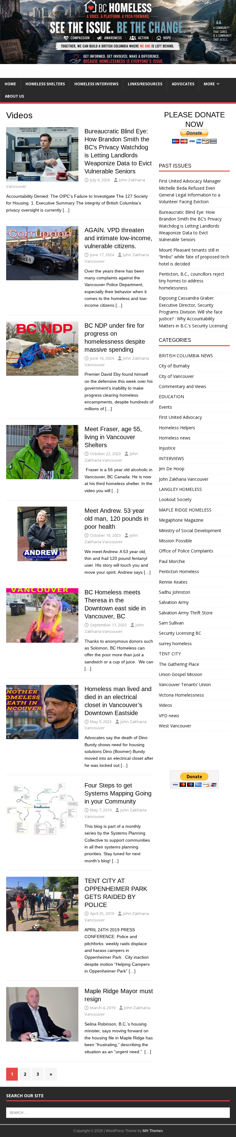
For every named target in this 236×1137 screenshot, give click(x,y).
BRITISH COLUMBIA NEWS (186, 355)
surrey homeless (175, 643)
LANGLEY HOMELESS (180, 489)
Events (165, 407)
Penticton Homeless (179, 571)
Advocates (183, 84)
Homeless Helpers (177, 428)
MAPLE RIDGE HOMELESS (185, 510)
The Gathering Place (179, 664)
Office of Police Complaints (186, 551)
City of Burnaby (174, 366)
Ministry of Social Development (190, 530)
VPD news (169, 715)
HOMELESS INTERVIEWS (96, 84)
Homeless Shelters (45, 84)
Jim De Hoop (171, 468)
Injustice (167, 448)
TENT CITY (170, 654)
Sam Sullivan (171, 623)
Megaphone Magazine (181, 520)
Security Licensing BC (180, 633)
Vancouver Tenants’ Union (185, 684)
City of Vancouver (176, 376)
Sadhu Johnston (174, 592)
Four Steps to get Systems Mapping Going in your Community (118, 793)
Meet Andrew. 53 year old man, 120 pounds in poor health (116, 518)
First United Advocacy (180, 417)
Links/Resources (145, 84)
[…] (66, 210)
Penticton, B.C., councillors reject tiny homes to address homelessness (191, 281)
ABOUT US (14, 96)
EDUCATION (171, 396)
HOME (10, 84)
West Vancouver (175, 726)
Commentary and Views (182, 386)
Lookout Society (175, 499)
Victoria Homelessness (181, 695)
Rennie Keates (173, 582)
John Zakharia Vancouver (183, 479)
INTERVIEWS (171, 458)
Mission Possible (175, 541)
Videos (165, 705)
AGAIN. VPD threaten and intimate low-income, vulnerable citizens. (118, 238)
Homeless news (175, 438)
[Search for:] (118, 1112)
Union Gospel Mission (180, 674)
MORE (209, 84)
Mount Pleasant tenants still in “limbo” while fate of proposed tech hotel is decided (194, 257)
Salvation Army (174, 602)
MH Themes (153, 1131)
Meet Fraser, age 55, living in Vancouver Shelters (113, 437)
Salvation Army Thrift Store (186, 613)
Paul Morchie (172, 561)
